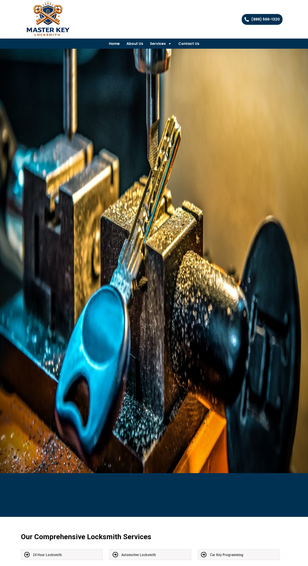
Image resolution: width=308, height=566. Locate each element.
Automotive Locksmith (138, 555)
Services (158, 43)
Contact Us (188, 43)
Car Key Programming (226, 555)
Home (114, 43)
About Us (134, 43)
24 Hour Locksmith (47, 555)
